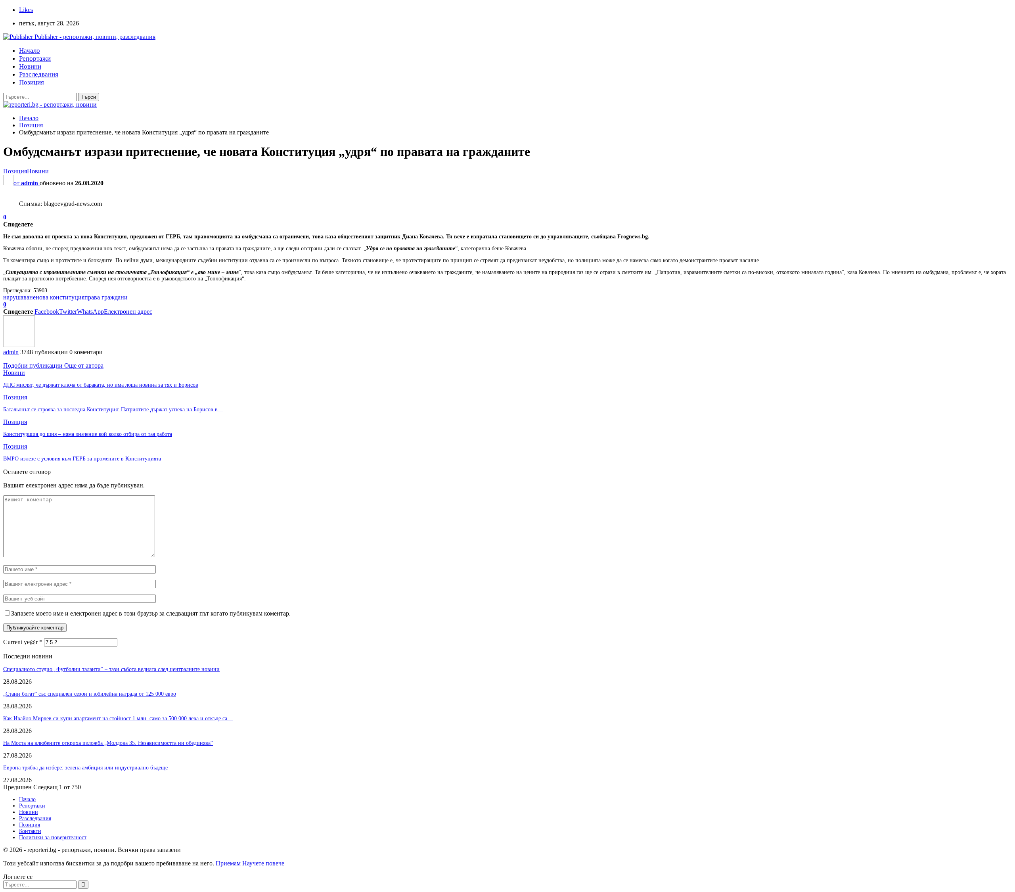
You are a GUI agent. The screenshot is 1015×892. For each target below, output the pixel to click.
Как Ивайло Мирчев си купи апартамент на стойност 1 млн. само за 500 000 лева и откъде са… (118, 718)
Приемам (228, 863)
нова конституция (60, 297)
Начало (29, 50)
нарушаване (19, 297)
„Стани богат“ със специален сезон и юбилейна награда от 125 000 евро (89, 694)
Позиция (31, 82)
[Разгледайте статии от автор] (19, 344)
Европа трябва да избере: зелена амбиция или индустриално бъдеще (85, 768)
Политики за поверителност (52, 837)
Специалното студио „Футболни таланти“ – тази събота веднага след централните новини (111, 669)
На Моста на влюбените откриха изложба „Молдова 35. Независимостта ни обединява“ (108, 743)
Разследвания (38, 74)
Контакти (30, 831)
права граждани (106, 297)
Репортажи (35, 58)
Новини (30, 66)
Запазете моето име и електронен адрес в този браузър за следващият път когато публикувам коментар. (151, 613)
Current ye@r (22, 642)
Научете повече (263, 863)
